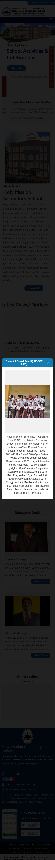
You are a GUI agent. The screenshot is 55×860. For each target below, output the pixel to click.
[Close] (48, 362)
